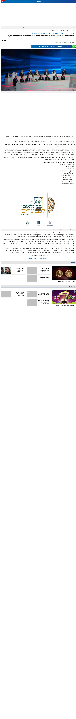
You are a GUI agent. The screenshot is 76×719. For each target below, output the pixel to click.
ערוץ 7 (72, 30)
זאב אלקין (64, 42)
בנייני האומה (57, 42)
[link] (63, 274)
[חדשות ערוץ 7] (38, 1)
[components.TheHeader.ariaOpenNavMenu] (64, 1)
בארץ (69, 30)
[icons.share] (2, 1)
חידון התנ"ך (70, 42)
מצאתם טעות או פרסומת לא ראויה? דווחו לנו (37, 258)
